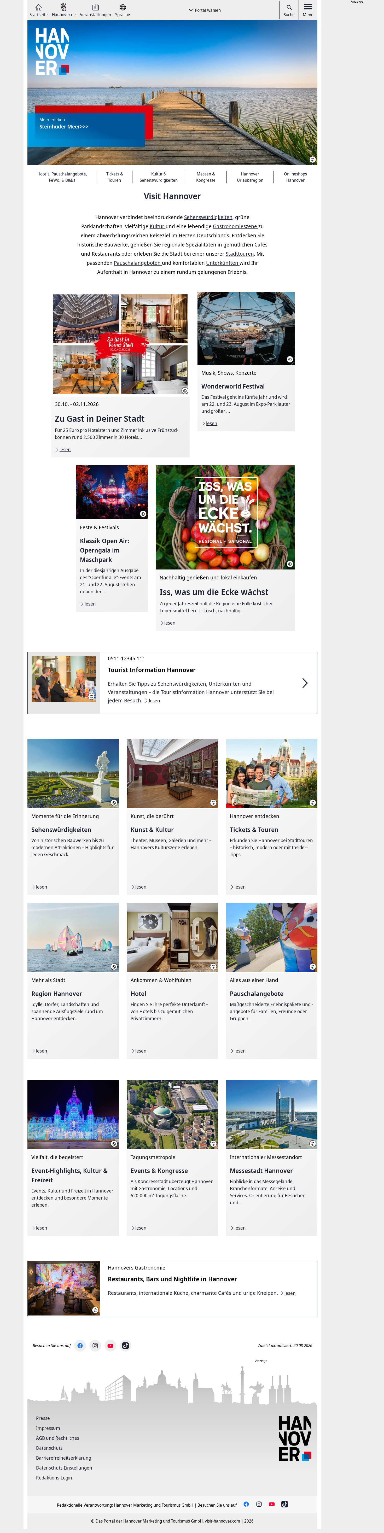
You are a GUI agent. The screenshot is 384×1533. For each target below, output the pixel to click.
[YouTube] (110, 1346)
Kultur (158, 226)
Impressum (48, 1428)
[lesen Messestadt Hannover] (271, 1158)
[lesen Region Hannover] (73, 981)
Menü (308, 14)
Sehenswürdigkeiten (208, 217)
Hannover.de (64, 14)
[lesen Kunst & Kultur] (172, 817)
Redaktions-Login (54, 1477)
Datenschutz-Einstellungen (64, 1467)
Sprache (122, 14)
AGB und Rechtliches (57, 1438)
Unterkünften (223, 262)
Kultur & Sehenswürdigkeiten (159, 177)
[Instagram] (95, 1346)
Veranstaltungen (95, 14)
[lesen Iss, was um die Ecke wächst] (225, 548)
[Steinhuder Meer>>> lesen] (172, 93)
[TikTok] (125, 1346)
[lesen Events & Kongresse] (172, 1158)
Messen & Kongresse (206, 177)
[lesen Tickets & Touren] (271, 817)
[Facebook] (80, 1346)
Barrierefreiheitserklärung (63, 1457)
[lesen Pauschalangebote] (271, 981)
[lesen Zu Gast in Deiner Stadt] (120, 375)
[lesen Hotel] (172, 981)
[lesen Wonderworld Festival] (246, 362)
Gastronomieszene (235, 226)
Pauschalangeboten (138, 262)
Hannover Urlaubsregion (250, 177)
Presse (43, 1418)
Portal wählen (208, 10)
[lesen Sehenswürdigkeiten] (73, 817)
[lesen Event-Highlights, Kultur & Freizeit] (73, 1158)
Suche (289, 14)
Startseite (39, 14)
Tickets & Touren (114, 177)
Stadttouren (240, 253)
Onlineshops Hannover (295, 177)
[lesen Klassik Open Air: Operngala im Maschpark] (112, 538)
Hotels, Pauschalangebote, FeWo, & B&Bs (62, 177)
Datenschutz (49, 1448)
